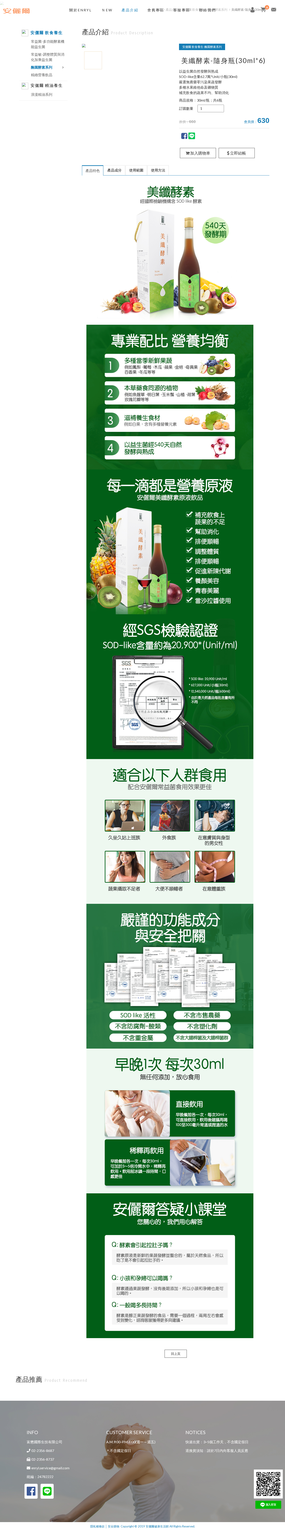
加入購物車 (199, 153)
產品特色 (93, 170)
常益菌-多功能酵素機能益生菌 (47, 44)
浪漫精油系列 (41, 94)
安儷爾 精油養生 (47, 85)
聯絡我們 (207, 10)
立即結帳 (237, 153)
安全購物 (113, 1526)
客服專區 (181, 10)
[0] (263, 9)
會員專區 (155, 10)
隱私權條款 (97, 1526)
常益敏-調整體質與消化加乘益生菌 (47, 57)
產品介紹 (130, 10)
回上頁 (175, 1353)
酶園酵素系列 (41, 67)
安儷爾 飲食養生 (47, 32)
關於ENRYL (80, 10)
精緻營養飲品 (41, 75)
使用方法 (158, 170)
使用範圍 (136, 170)
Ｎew (107, 10)
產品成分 (114, 170)
